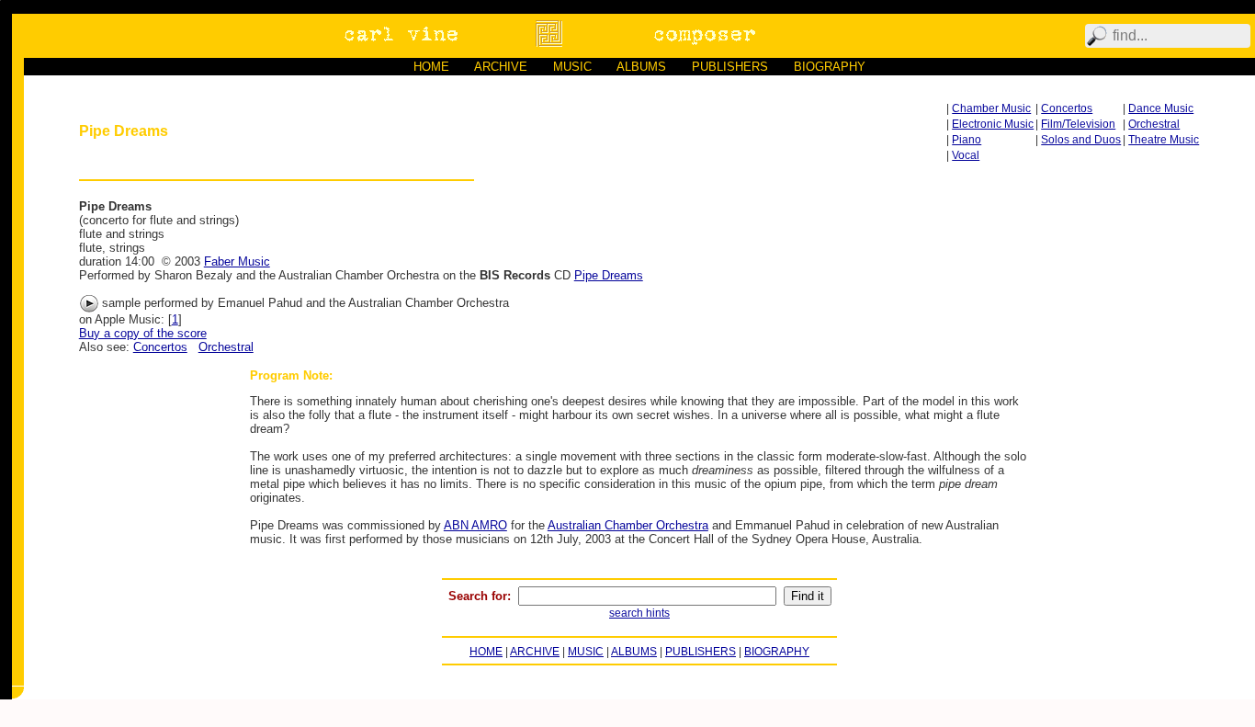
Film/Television (1078, 124)
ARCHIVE (500, 67)
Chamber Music (991, 108)
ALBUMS (641, 67)
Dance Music (1160, 108)
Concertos (1066, 108)
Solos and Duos (1081, 139)
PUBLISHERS (730, 67)
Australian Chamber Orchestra (628, 525)
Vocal (965, 155)
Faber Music (237, 261)
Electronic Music (993, 124)
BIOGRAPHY (829, 67)
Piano (966, 139)
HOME (431, 67)
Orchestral (1154, 124)
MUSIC (572, 67)
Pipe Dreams (608, 275)
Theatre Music (1163, 139)
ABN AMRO (475, 525)
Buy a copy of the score (143, 333)
